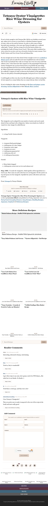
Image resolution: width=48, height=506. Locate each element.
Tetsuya (7, 181)
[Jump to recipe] (10, 33)
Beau (4, 363)
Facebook (17, 191)
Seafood (11, 202)
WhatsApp (34, 191)
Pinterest (25, 191)
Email (41, 191)
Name (6, 419)
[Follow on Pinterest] (26, 465)
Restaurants (24, 8)
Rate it (5, 425)
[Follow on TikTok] (30, 465)
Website (26, 425)
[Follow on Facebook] (34, 465)
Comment (6, 430)
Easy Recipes (27, 200)
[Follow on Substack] (17, 465)
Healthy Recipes (37, 200)
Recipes (7, 8)
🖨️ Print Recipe (7, 105)
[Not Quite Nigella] (24, 4)
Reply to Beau (8, 368)
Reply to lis (7, 392)
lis (3, 386)
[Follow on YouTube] (13, 465)
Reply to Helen (8, 358)
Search (43, 28)
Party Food (5, 200)
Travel (42, 8)
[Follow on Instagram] (22, 465)
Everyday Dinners (15, 200)
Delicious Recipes (23, 202)
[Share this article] (2, 33)
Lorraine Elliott (27, 500)
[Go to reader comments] (6, 33)
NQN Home (24, 494)
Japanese (4, 202)
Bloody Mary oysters (32, 86)
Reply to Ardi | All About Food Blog (12, 407)
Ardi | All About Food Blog (8, 396)
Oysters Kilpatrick (13, 86)
